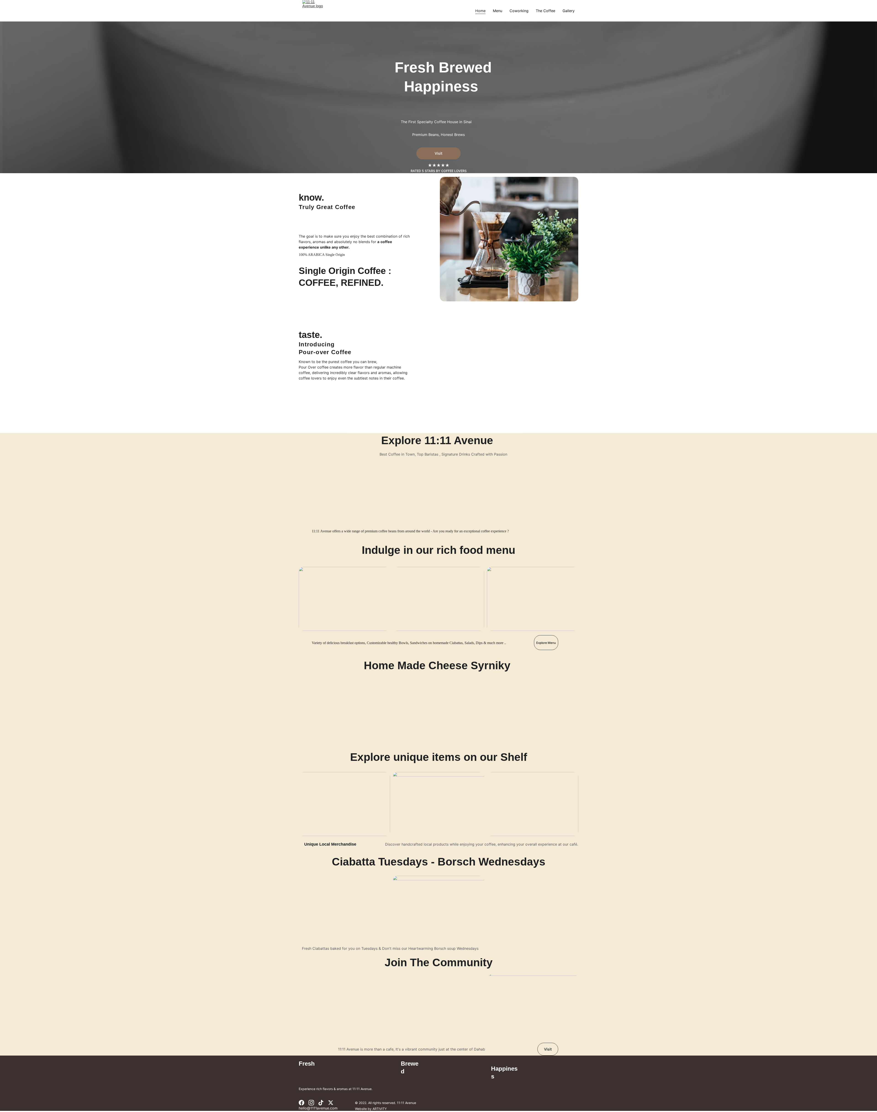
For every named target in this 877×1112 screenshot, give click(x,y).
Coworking (519, 10)
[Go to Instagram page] (311, 1102)
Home (480, 10)
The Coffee (545, 10)
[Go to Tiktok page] (321, 1102)
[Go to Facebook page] (301, 1102)
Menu (497, 10)
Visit (438, 153)
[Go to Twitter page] (330, 1102)
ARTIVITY (379, 1109)
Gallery (569, 10)
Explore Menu (546, 643)
